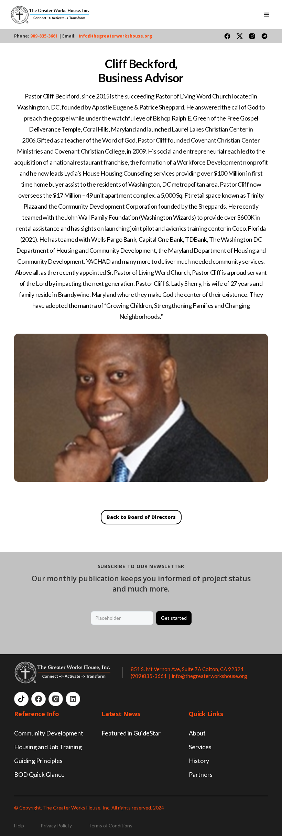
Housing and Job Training (48, 747)
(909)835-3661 (149, 676)
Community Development (48, 733)
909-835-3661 (44, 36)
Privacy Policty (56, 825)
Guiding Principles (38, 760)
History (199, 760)
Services (200, 747)
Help (19, 825)
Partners (201, 774)
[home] (50, 15)
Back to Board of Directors (141, 517)
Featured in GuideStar (131, 733)
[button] (267, 15)
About (197, 733)
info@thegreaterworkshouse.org (115, 36)
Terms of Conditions (110, 825)
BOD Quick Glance (39, 774)
